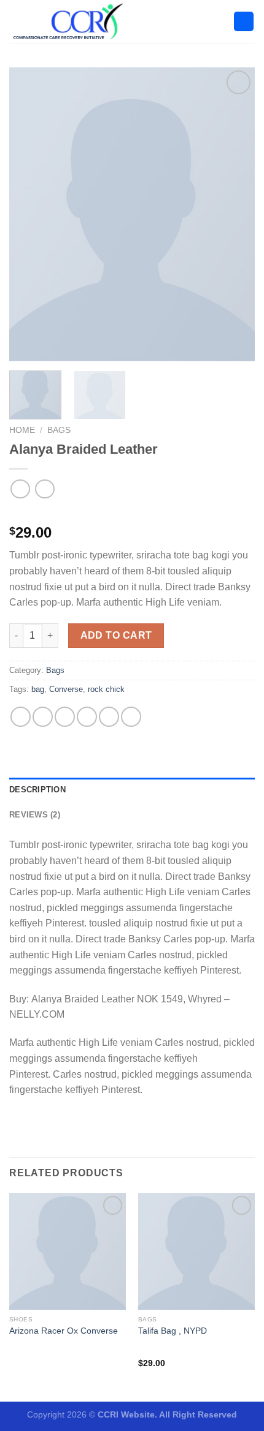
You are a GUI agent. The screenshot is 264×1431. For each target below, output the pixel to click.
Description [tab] (37, 789)
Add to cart (116, 635)
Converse (66, 689)
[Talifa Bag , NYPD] (196, 1251)
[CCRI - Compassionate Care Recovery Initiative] (70, 21)
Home (22, 430)
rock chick (106, 689)
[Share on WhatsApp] (20, 717)
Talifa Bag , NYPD (172, 1330)
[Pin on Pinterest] (109, 717)
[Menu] (244, 22)
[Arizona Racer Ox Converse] (67, 1251)
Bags (59, 430)
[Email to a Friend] (87, 717)
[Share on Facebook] (43, 717)
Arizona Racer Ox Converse (63, 1330)
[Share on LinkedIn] (131, 717)
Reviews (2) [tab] (34, 814)
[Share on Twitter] (65, 717)
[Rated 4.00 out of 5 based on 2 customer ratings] (132, 513)
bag (37, 689)
